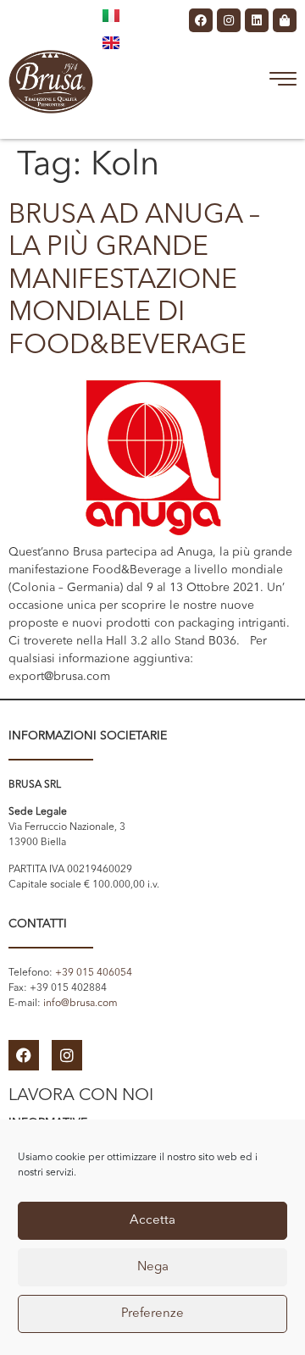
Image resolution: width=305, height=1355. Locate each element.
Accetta (152, 1220)
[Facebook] (201, 20)
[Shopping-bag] (285, 20)
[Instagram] (229, 20)
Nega (153, 1267)
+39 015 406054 (93, 973)
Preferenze (152, 1314)
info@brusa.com (80, 1003)
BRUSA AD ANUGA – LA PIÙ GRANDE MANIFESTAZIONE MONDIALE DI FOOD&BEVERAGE (134, 281)
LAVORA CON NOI (80, 1095)
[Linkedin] (257, 20)
